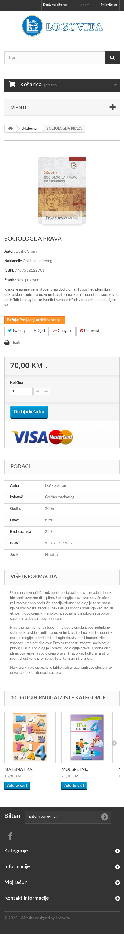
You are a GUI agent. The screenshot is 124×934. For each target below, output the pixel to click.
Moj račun (15, 882)
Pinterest (91, 331)
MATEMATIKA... (20, 769)
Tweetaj (18, 331)
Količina (16, 383)
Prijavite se (109, 4)
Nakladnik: (13, 261)
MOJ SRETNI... (75, 769)
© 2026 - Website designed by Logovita (37, 918)
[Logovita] (62, 26)
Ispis (16, 343)
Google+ (64, 331)
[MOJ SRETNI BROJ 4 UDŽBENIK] (87, 737)
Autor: (9, 251)
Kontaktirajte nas (55, 4)
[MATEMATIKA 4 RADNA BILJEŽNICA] (30, 737)
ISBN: (9, 270)
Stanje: (10, 280)
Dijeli (40, 331)
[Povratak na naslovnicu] (10, 128)
